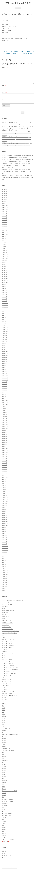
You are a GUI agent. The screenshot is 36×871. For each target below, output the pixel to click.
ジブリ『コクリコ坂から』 (8, 665)
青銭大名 (4, 833)
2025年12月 (5, 206)
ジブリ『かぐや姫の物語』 (8, 663)
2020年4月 (4, 343)
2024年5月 (4, 244)
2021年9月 (4, 309)
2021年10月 (5, 307)
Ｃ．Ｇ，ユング (6, 837)
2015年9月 (4, 455)
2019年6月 (4, 363)
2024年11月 (5, 232)
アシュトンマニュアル (7, 653)
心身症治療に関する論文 (8, 750)
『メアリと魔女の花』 (7, 629)
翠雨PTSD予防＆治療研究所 (18, 3)
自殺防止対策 (5, 805)
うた (3, 635)
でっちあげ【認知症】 (7, 647)
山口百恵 (4, 740)
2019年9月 (4, 357)
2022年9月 (4, 284)
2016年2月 (4, 444)
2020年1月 (4, 349)
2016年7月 (4, 434)
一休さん (4, 702)
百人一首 (4, 789)
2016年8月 (4, 432)
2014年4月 (4, 489)
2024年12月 (5, 230)
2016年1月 (4, 446)
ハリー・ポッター (6, 683)
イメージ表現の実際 (7, 659)
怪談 (3, 752)
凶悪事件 (4, 716)
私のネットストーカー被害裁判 (9, 791)
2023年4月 (4, 270)
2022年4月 (4, 295)
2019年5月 (4, 365)
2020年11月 (5, 329)
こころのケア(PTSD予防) (8, 639)
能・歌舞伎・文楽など (7, 799)
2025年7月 (4, 216)
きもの (3, 637)
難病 (3, 831)
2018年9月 (4, 382)
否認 (3, 724)
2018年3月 (4, 394)
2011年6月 (4, 558)
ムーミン (4, 698)
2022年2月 (4, 299)
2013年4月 (4, 513)
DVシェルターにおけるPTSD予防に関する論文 (13, 600)
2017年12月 (5, 400)
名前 (4, 86)
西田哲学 (4, 821)
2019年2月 (4, 372)
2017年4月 (4, 416)
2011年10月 (5, 550)
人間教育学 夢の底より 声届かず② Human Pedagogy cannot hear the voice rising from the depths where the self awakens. (16, 133)
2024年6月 (4, 242)
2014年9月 (4, 479)
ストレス (4, 677)
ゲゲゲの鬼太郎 (6, 661)
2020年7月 (4, 337)
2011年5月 (4, 560)
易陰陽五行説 (5, 760)
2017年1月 (4, 422)
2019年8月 (4, 359)
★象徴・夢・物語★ (7, 621)
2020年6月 (4, 339)
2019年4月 (4, 368)
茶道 (3, 807)
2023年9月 (4, 260)
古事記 (3, 722)
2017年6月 (4, 412)
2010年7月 (4, 580)
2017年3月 (4, 418)
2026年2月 (4, 201)
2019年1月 (4, 374)
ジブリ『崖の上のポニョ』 (8, 671)
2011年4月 (4, 562)
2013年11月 (5, 499)
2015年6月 (4, 461)
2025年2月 (4, 226)
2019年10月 (5, 355)
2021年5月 (4, 317)
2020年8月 (4, 335)
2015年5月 (4, 463)
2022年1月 (4, 301)
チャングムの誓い (6, 679)
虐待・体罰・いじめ (7, 815)
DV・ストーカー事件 (7, 604)
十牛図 (3, 720)
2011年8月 (4, 554)
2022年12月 (5, 278)
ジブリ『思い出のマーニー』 (9, 673)
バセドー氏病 (5, 685)
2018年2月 (4, 396)
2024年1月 (4, 252)
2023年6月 (4, 266)
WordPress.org (5, 858)
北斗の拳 (4, 718)
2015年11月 (5, 451)
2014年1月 (4, 495)
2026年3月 (4, 199)
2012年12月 (5, 521)
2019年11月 (5, 353)
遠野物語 (4, 827)
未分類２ (4, 764)
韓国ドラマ (4, 835)
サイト (4, 99)
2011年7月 (4, 556)
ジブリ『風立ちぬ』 (7, 675)
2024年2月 (4, 250)
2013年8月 (4, 505)
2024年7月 (4, 240)
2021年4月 (4, 319)
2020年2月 (4, 347)
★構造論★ (4, 615)
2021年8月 (4, 311)
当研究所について (6, 748)
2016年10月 (5, 428)
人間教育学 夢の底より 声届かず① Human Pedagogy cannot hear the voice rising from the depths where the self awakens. (16, 139)
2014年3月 (4, 491)
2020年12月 (5, 327)
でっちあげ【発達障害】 (8, 643)
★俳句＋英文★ (6, 613)
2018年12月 (5, 376)
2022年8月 (4, 287)
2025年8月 (4, 214)
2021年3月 (4, 321)
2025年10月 (5, 210)
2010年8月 (4, 578)
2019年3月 (4, 370)
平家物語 (4, 746)
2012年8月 (4, 529)
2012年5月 (4, 536)
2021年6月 (4, 315)
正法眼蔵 (4, 772)
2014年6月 (4, 485)
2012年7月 (4, 532)
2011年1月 (4, 568)
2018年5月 (4, 390)
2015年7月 (4, 459)
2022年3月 (4, 297)
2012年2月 (4, 542)
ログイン (4, 851)
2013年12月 (5, 497)
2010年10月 (5, 574)
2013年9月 (4, 503)
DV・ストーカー (6, 602)
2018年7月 (4, 386)
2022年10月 (5, 282)
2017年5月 (4, 414)
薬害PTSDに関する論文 (7, 813)
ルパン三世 (4, 700)
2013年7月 (4, 507)
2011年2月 (4, 566)
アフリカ (4, 655)
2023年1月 (4, 276)
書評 (3, 762)
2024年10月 (5, 234)
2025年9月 (4, 212)
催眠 (3, 712)
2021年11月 (5, 305)
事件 (3, 706)
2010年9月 (4, 576)
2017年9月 (4, 406)
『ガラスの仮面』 (6, 627)
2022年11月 (5, 280)
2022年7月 (4, 289)
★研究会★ (4, 619)
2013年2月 (4, 517)
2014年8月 (4, 481)
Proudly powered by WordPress (9, 868)
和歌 (3, 726)
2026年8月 (4, 189)
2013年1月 (4, 519)
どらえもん (4, 649)
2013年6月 (4, 509)
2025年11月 (5, 208)
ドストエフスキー (6, 681)
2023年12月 (5, 254)
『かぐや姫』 (5, 625)
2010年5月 (4, 584)
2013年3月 (4, 515)
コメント (5, 67)
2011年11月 (5, 548)
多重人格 (4, 730)
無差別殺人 (4, 783)
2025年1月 (4, 228)
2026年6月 (4, 193)
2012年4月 (4, 538)
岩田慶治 (4, 742)
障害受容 (4, 829)
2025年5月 (4, 220)
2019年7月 (4, 361)
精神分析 (4, 795)
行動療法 (4, 817)
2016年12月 (5, 424)
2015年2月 (4, 469)
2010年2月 (4, 590)
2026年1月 (4, 204)
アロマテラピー (6, 657)
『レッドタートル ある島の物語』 (10, 631)
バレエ (3, 687)
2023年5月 (4, 268)
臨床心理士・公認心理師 (8, 801)
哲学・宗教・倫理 (6, 728)
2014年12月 (5, 473)
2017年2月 (4, 420)
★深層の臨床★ (6, 617)
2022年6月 (4, 291)
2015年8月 (4, 457)
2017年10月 (5, 404)
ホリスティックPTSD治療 (8, 691)
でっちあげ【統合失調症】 (8, 645)
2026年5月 (4, 195)
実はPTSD (4, 736)
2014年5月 (4, 487)
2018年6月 (4, 388)
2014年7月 (4, 483)
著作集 (3, 809)
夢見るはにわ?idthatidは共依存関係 (11, 734)
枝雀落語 (4, 770)
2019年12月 (5, 351)
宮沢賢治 (4, 738)
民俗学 (3, 774)
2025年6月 (4, 218)
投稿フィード (5, 853)
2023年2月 (4, 274)
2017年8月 (4, 408)
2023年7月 (4, 264)
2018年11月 (5, 378)
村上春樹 (4, 766)
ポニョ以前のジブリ (7, 694)
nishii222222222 (6, 40)
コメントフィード (6, 855)
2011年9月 (4, 552)
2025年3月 (4, 224)
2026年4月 (4, 197)
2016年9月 (4, 430)
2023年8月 (4, 262)
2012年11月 (5, 523)
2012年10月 (5, 525)
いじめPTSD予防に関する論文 (9, 633)
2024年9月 (4, 236)
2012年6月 (4, 534)
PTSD (3, 608)
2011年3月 (4, 564)
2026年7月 (4, 191)
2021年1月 (4, 325)
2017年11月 (5, 402)
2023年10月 (5, 258)
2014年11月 (5, 475)
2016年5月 (4, 438)
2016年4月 (4, 440)
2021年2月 (4, 323)
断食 (9, 38)
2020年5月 (4, 341)
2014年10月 (5, 477)
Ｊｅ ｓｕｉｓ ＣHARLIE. (8, 839)
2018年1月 (4, 398)
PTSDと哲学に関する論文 (8, 610)
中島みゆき (4, 704)
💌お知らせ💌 (5, 841)
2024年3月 (4, 248)
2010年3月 (4, 588)
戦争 (3, 754)
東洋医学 (4, 768)
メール (4, 92)
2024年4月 (4, 246)
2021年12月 (5, 303)
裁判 (3, 819)
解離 (3, 825)
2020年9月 (4, 333)
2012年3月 (4, 540)
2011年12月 (5, 546)
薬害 (3, 811)
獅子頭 (3, 787)
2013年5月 (4, 511)
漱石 (3, 779)
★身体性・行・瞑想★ (7, 623)
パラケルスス (5, 689)
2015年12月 (5, 449)
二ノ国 (3, 708)
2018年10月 (5, 380)
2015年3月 (4, 467)
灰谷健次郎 (4, 781)
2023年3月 (4, 272)
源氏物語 (4, 777)
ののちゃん (4, 651)
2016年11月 (5, 426)
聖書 (3, 797)
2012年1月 (4, 544)
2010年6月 (4, 582)
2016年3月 (4, 442)
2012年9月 (4, 527)
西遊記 (3, 823)
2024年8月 (4, 238)
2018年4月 (4, 392)
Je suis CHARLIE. (6, 606)
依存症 (3, 710)
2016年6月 (4, 436)
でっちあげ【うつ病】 (7, 641)
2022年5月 (4, 293)
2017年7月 (4, 410)
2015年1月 (4, 471)
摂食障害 (4, 756)
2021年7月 (4, 313)
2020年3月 (4, 345)
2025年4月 (4, 222)
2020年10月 (5, 331)
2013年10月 (5, 501)
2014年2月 (4, 493)
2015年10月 (5, 453)
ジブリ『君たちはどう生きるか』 (10, 669)
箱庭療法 (4, 793)
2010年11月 (5, 572)
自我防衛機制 (5, 803)
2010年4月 (4, 586)
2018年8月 (4, 384)
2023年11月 (5, 256)
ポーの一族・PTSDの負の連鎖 (9, 696)
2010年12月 (5, 570)
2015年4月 (4, 465)
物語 (3, 785)
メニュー (18, 8)
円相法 (3, 714)
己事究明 (4, 744)
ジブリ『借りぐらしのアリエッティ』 (11, 667)
